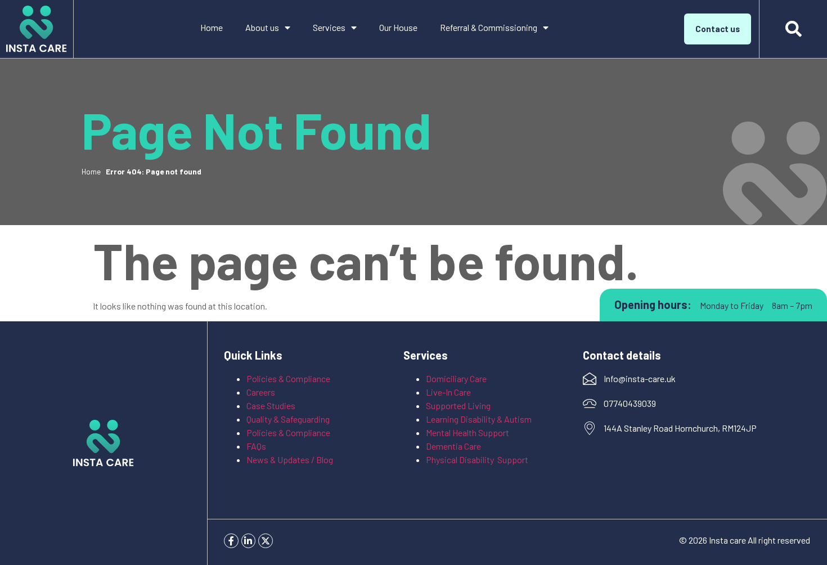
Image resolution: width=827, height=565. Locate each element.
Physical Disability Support (477, 459)
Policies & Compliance (288, 378)
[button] (793, 29)
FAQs (256, 446)
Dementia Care (453, 446)
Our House (398, 27)
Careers (260, 392)
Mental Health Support (467, 432)
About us (262, 27)
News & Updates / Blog (289, 459)
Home (211, 27)
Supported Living (458, 405)
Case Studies (270, 405)
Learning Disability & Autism (479, 419)
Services (329, 27)
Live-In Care (448, 392)
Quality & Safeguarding (288, 419)
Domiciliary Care (456, 378)
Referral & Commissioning (488, 27)
